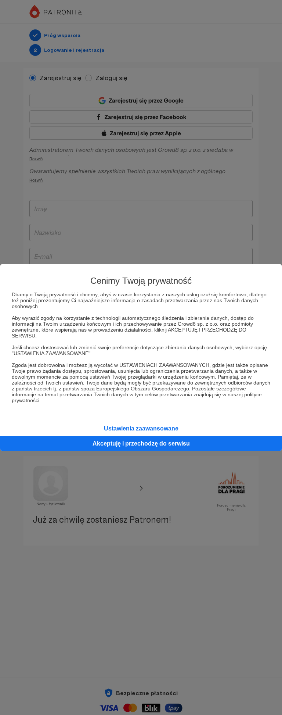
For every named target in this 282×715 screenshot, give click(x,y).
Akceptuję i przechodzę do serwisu (141, 443)
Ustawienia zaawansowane (141, 428)
